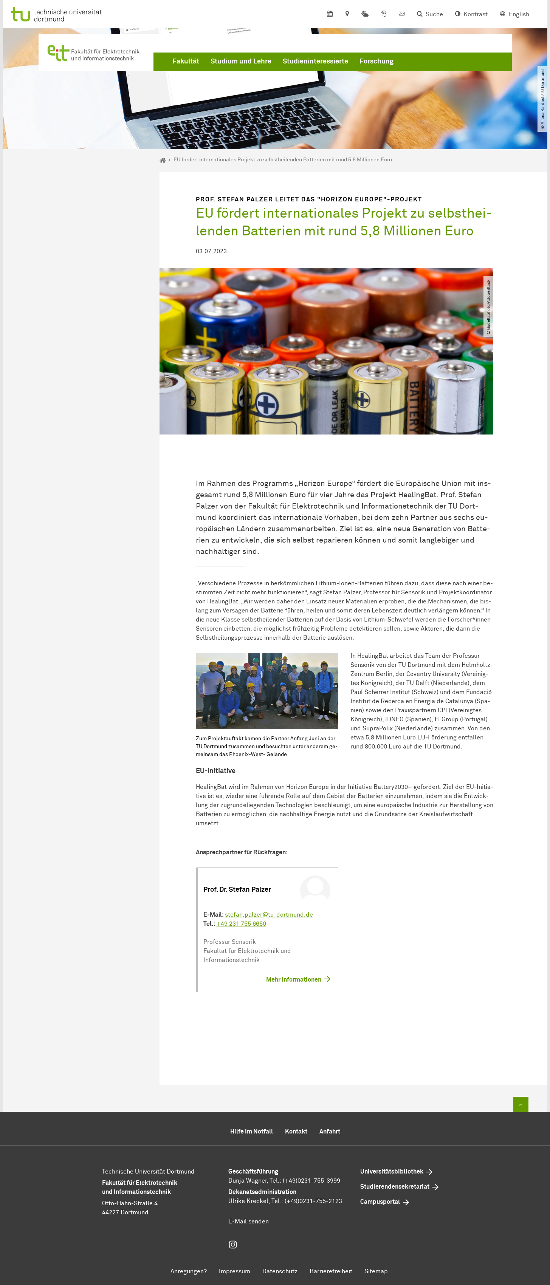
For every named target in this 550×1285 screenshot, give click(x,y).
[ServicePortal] (384, 14)
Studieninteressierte (315, 61)
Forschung (376, 61)
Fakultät (185, 61)
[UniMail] (402, 14)
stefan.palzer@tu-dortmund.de (269, 915)
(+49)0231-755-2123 (313, 1201)
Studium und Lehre (241, 61)
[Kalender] (330, 14)
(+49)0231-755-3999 (311, 1181)
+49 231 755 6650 (241, 924)
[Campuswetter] (365, 14)
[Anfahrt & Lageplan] (347, 14)
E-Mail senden (248, 1222)
